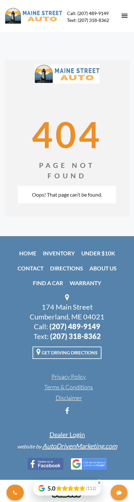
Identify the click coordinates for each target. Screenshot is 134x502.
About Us (102, 268)
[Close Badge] (99, 482)
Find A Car (48, 283)
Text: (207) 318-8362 (88, 20)
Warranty (85, 283)
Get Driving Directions (69, 352)
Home (27, 253)
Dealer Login (67, 434)
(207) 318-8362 (75, 336)
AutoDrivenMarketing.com (79, 446)
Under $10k (98, 253)
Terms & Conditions (68, 387)
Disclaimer (69, 397)
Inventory (59, 253)
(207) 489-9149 (74, 326)
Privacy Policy (68, 376)
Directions (66, 268)
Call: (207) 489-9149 (88, 13)
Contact (31, 268)
